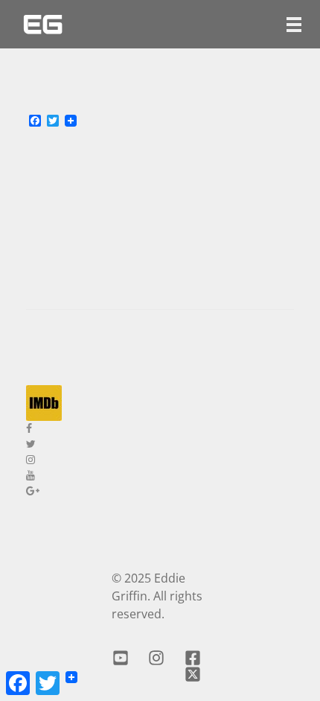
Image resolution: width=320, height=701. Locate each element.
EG (42, 24)
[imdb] (160, 403)
